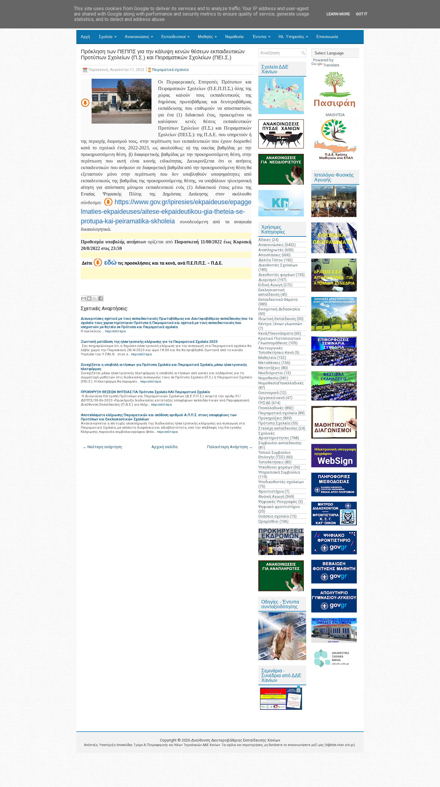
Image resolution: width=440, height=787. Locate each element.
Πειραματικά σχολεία (170, 70)
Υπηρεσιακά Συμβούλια (279, 472)
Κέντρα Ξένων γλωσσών (280, 324)
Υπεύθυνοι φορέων (275, 467)
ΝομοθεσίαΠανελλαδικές (281, 383)
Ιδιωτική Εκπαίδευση (277, 318)
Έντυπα (261, 36)
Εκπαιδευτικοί (175, 36)
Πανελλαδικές (271, 408)
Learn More (338, 14)
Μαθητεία (267, 357)
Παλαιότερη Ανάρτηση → (230, 447)
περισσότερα (115, 331)
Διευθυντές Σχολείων (278, 265)
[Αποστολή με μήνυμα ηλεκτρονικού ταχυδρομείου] (84, 298)
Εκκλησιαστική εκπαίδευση (271, 292)
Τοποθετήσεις (271, 462)
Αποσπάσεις (269, 255)
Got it (361, 14)
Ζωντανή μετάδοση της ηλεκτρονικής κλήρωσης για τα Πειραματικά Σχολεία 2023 (149, 341)
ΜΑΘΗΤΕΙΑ (335, 115)
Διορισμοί (267, 280)
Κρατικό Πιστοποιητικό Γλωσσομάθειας (279, 340)
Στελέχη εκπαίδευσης (278, 428)
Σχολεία (107, 36)
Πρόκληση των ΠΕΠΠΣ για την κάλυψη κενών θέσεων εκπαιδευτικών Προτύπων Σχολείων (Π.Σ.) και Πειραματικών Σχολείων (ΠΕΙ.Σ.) (163, 54)
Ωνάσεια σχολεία (273, 516)
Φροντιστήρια (271, 491)
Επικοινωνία (327, 36)
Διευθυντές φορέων (276, 274)
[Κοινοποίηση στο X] (95, 298)
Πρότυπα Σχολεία (274, 423)
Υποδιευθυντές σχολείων (281, 482)
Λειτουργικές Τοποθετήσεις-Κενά (276, 350)
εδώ (110, 262)
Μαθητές (207, 36)
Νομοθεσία (234, 36)
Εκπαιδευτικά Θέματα (278, 299)
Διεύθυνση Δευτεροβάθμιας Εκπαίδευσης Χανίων (235, 740)
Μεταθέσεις (269, 362)
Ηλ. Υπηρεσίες (293, 36)
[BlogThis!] (89, 298)
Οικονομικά (268, 392)
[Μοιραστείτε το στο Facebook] (101, 298)
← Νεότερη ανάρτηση (102, 447)
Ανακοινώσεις (139, 36)
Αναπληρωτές (271, 250)
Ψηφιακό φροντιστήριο (279, 506)
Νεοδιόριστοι (270, 373)
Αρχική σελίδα (164, 447)
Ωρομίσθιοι (268, 521)
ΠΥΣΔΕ (264, 403)
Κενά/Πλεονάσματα (275, 333)
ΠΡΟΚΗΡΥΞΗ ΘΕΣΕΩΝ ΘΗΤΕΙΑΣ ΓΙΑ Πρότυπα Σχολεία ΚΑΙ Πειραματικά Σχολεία (145, 392)
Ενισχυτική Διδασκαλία (279, 309)
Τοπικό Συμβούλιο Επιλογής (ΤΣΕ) (274, 454)
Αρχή (85, 36)
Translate (331, 65)
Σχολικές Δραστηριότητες (273, 435)
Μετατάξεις (269, 368)
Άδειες (264, 239)
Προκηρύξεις (270, 418)
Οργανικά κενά (271, 397)
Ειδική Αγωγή (270, 285)
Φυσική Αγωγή (271, 496)
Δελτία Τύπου (270, 260)
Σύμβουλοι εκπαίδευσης (280, 443)
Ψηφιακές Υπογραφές (277, 501)
